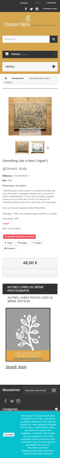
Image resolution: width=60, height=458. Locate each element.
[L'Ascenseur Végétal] (30, 21)
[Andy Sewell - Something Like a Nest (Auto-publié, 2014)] (22, 147)
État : (5, 180)
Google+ (38, 243)
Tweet (9, 243)
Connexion (51, 3)
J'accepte (9, 434)
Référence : (7, 176)
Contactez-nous (50, 9)
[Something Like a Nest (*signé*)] (38, 147)
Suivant (47, 147)
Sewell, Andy (14, 169)
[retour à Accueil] (6, 78)
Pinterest (10, 248)
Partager (22, 243)
